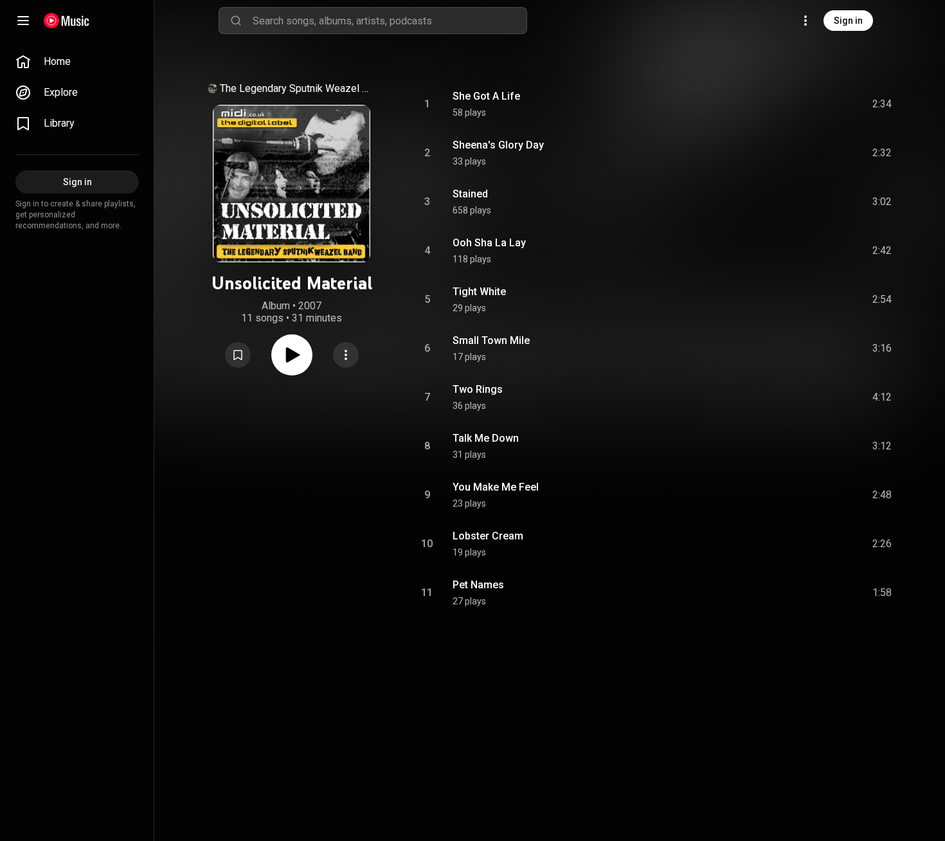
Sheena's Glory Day (498, 145)
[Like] (785, 104)
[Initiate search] (236, 20)
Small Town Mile (491, 340)
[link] (77, 61)
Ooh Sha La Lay (489, 243)
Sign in (848, 20)
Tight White (479, 291)
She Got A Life (486, 96)
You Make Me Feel (496, 487)
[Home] (66, 20)
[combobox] (389, 20)
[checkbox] (882, 104)
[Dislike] (809, 104)
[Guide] (23, 20)
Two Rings (478, 389)
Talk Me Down (486, 438)
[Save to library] (238, 355)
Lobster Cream (488, 536)
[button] (238, 355)
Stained (470, 194)
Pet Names (478, 585)
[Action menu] (346, 355)
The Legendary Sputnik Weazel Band (297, 88)
